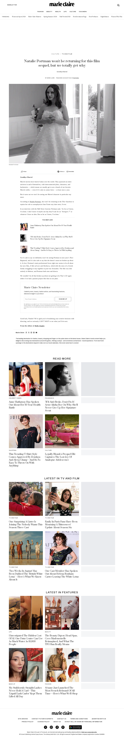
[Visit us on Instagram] (51, 727)
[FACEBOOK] (26, 332)
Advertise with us (99, 719)
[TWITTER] (29, 332)
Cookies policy (43, 721)
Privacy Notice (27, 305)
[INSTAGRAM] (31, 332)
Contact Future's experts (42, 719)
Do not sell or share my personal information (83, 721)
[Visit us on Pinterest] (63, 727)
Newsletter (71, 171)
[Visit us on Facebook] (57, 727)
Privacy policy (27, 721)
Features (76, 78)
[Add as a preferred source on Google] (87, 727)
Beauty (49, 11)
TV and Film (67, 54)
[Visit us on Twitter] (45, 727)
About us (57, 721)
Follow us (62, 171)
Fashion (40, 11)
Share (24, 171)
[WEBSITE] (34, 332)
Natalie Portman (35, 202)
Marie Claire (51, 78)
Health (58, 11)
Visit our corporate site (89, 732)
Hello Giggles (39, 326)
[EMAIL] (36, 332)
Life (65, 11)
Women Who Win (116, 17)
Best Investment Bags (79, 17)
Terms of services (44, 304)
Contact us (61, 719)
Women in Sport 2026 (19, 17)
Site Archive (23, 719)
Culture (73, 11)
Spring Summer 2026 (50, 17)
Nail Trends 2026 (65, 17)
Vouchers (83, 11)
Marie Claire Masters (34, 17)
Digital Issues (104, 17)
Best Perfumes (93, 17)
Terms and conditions (79, 719)
